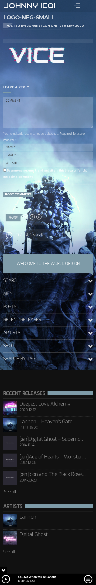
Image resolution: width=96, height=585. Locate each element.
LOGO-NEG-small (27, 235)
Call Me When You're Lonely (36, 577)
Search (11, 280)
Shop (8, 346)
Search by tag (19, 359)
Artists (11, 333)
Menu (9, 293)
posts (9, 306)
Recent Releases (22, 320)
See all (9, 492)
